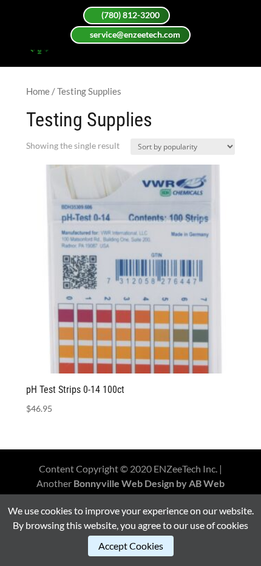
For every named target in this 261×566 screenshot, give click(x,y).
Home (38, 91)
